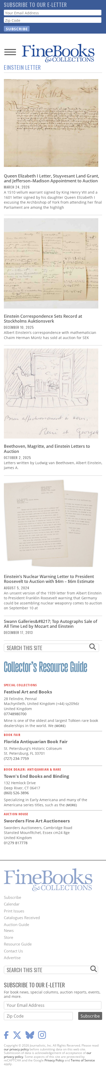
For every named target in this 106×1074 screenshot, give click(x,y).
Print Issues (14, 910)
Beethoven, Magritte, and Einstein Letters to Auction (47, 448)
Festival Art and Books (28, 692)
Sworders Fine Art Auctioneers (37, 821)
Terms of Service (83, 1060)
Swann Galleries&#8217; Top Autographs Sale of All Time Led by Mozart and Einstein (50, 624)
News (9, 930)
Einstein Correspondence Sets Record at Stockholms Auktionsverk (43, 318)
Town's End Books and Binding (36, 776)
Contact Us (13, 950)
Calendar (12, 904)
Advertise (12, 957)
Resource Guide (18, 944)
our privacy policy (16, 1049)
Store (8, 937)
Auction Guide (16, 924)
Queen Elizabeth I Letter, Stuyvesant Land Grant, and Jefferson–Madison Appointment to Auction (51, 178)
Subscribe (12, 897)
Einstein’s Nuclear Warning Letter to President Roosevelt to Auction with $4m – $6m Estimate (49, 579)
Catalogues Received (22, 917)
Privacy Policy (54, 1060)
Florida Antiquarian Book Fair (36, 741)
